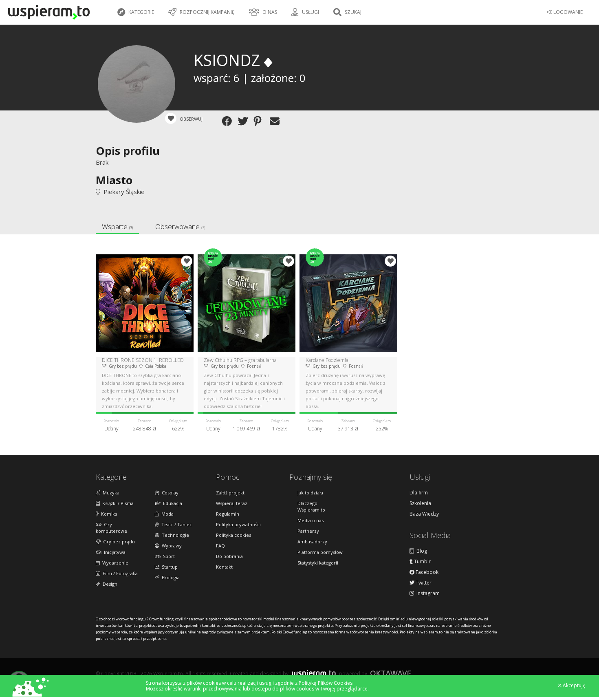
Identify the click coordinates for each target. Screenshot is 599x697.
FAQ (220, 546)
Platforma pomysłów (320, 552)
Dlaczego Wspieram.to (311, 506)
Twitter (423, 583)
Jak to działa (310, 493)
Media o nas (310, 520)
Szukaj (352, 12)
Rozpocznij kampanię (206, 12)
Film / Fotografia (119, 573)
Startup (168, 567)
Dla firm (419, 493)
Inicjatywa (113, 552)
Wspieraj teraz (231, 503)
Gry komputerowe (111, 527)
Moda (166, 514)
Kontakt (224, 567)
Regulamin (227, 514)
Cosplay (168, 493)
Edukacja (171, 503)
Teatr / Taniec (175, 524)
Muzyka (109, 493)
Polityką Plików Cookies (325, 682)
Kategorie (140, 12)
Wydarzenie (114, 563)
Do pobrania (229, 556)
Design (108, 584)
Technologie (174, 535)
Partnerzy (308, 531)
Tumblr (422, 561)
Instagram (427, 593)
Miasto (114, 179)
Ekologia (169, 577)
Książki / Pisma (117, 503)
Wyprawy (170, 546)
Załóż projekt (230, 493)
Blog (420, 551)
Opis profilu (128, 150)
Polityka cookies (233, 535)
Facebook (426, 572)
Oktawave (390, 673)
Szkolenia (420, 503)
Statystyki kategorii (317, 563)
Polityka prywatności (238, 524)
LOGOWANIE (567, 12)
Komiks (108, 514)
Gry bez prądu (118, 541)
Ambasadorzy (312, 541)
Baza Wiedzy (424, 514)
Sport (168, 556)
